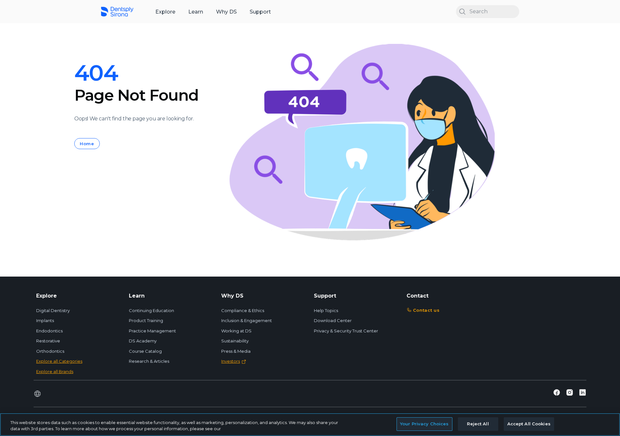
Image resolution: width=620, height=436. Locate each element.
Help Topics (326, 310)
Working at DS (236, 330)
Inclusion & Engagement (246, 320)
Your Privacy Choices (424, 423)
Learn (195, 12)
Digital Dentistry (53, 310)
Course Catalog (145, 351)
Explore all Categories (59, 361)
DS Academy (143, 340)
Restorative (48, 340)
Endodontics (49, 330)
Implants (45, 320)
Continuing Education (151, 310)
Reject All (478, 423)
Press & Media (236, 351)
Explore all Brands (54, 371)
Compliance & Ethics (242, 310)
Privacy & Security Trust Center (346, 330)
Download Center (333, 320)
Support (260, 12)
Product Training (146, 320)
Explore (165, 12)
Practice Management (152, 330)
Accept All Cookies (529, 423)
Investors (230, 361)
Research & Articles (149, 361)
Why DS (226, 12)
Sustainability (235, 340)
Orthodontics (50, 351)
